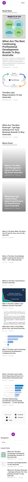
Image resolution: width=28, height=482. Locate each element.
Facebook (20, 414)
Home (22, 2)
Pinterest (20, 417)
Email (10, 420)
